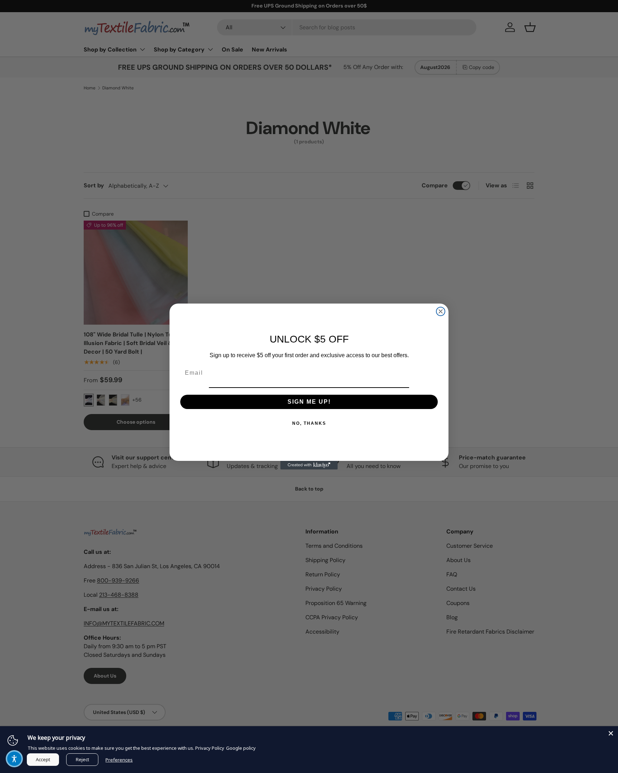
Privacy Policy (209, 748)
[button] (14, 758)
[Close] (610, 733)
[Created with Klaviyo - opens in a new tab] (309, 465)
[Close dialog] (440, 311)
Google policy (241, 748)
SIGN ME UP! (309, 402)
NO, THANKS (309, 423)
